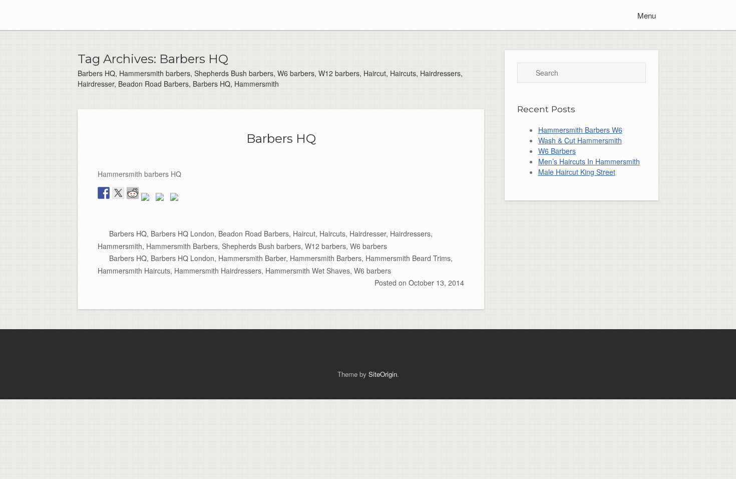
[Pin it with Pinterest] (147, 199)
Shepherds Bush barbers (261, 246)
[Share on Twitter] (118, 193)
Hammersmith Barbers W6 (580, 130)
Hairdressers (410, 233)
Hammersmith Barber (252, 258)
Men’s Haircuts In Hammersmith (589, 161)
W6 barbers (368, 246)
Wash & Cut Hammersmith (580, 140)
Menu (645, 15)
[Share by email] (176, 199)
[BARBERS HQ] (80, 15)
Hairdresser (367, 233)
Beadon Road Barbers (253, 233)
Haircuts (332, 233)
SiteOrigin (383, 374)
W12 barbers (325, 246)
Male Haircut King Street (576, 172)
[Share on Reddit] (133, 193)
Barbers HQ (281, 138)
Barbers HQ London (182, 233)
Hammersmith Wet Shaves (307, 271)
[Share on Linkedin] (162, 199)
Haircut (304, 233)
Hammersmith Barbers (182, 246)
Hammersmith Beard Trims (408, 258)
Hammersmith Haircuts (134, 271)
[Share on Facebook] (104, 193)
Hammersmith (120, 246)
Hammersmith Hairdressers (217, 271)
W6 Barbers (557, 151)
